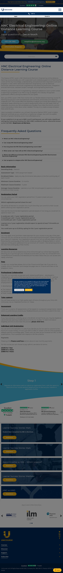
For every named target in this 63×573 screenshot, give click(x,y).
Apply (15, 16)
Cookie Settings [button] (19, 290)
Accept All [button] (28, 290)
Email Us (47, 16)
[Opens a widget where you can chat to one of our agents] (57, 570)
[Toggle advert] (5, 32)
